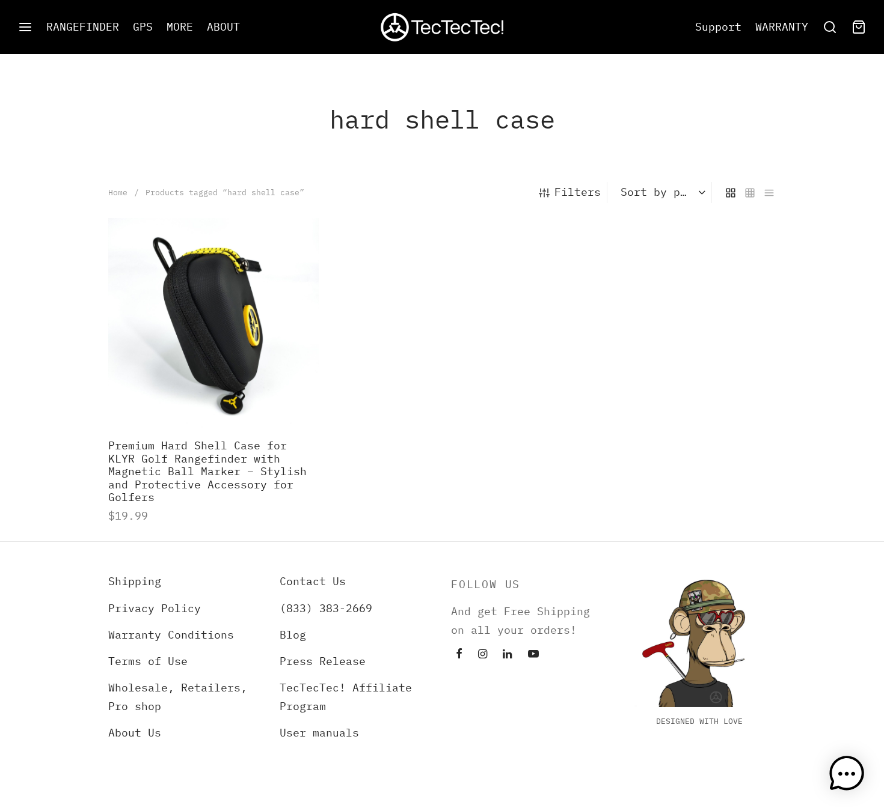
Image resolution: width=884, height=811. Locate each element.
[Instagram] (482, 654)
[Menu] (25, 27)
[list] (769, 192)
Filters (577, 192)
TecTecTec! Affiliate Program (346, 697)
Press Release (323, 661)
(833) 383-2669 (326, 608)
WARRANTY (781, 27)
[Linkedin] (507, 654)
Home (117, 192)
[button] (846, 774)
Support (718, 27)
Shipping (134, 581)
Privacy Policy (154, 608)
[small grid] (750, 192)
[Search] (830, 27)
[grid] (730, 192)
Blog (293, 635)
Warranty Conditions (171, 635)
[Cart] (859, 27)
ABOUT (223, 27)
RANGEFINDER (82, 27)
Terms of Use (148, 661)
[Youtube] (533, 654)
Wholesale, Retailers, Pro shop (177, 697)
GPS (143, 27)
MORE (180, 27)
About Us (134, 733)
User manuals (319, 733)
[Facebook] (459, 654)
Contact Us (313, 581)
